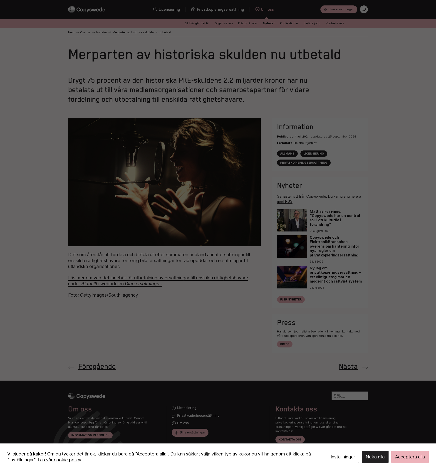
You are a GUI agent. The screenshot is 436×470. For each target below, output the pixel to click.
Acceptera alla (410, 457)
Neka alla (375, 457)
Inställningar (343, 457)
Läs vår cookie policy (59, 460)
